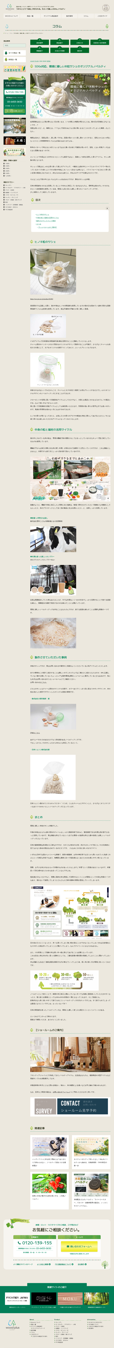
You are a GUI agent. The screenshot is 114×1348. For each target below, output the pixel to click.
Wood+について (35, 1322)
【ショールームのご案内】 (47, 227)
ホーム (6, 33)
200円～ (7, 166)
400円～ (7, 171)
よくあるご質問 (42, 1264)
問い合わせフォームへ (81, 1246)
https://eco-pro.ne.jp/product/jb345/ (41, 299)
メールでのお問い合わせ (15, 111)
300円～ (7, 168)
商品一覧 (33, 1324)
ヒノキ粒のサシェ (42, 214)
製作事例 (69, 16)
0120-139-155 (15, 92)
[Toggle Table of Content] (107, 208)
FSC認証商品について (63, 1264)
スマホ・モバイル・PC (11, 195)
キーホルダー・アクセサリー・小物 (15, 187)
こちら (44, 682)
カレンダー (8, 185)
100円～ (7, 163)
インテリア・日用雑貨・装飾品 (14, 205)
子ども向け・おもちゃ (11, 207)
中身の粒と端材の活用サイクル (47, 218)
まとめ (38, 224)
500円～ (7, 173)
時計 (6, 202)
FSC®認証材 (9, 209)
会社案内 (81, 1264)
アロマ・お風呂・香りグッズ (13, 200)
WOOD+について (11, 16)
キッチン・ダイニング (11, 197)
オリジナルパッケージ (38, 1328)
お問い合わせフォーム (61, 1092)
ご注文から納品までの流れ (39, 1336)
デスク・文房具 (9, 190)
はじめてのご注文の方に (95, 1322)
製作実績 (33, 1330)
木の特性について (94, 1324)
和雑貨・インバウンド (11, 192)
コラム (86, 16)
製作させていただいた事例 (46, 221)
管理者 (48, 61)
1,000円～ (8, 176)
